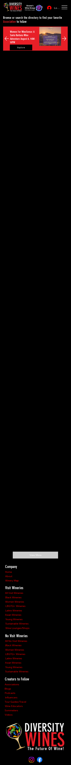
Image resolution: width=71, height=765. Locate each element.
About (8, 576)
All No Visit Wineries (16, 641)
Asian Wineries (13, 614)
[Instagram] (31, 759)
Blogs (7, 688)
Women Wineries (14, 601)
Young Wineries (14, 619)
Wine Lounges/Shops (17, 628)
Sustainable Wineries (17, 623)
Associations (12, 684)
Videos (9, 714)
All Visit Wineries (14, 593)
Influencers (11, 697)
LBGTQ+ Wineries (15, 606)
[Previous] (6, 38)
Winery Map (12, 580)
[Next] (64, 38)
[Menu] (64, 7)
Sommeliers (11, 710)
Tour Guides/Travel (15, 701)
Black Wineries (13, 597)
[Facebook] (39, 759)
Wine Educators (14, 706)
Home (8, 571)
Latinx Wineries (13, 610)
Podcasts (10, 693)
